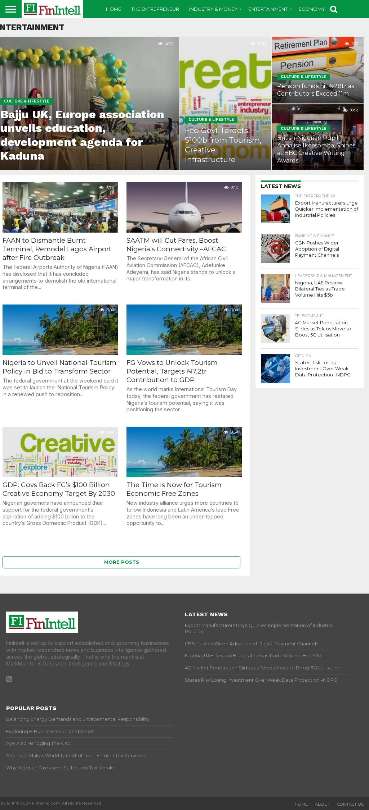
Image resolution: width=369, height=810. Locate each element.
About (322, 804)
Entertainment (268, 9)
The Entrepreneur (155, 9)
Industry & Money (213, 9)
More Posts (121, 562)
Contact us (350, 804)
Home (113, 9)
